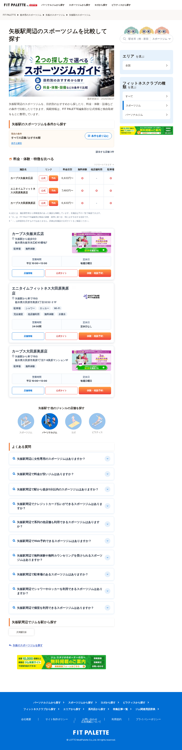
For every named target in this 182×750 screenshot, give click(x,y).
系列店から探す (97, 709)
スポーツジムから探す (79, 5)
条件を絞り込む (100, 135)
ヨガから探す (101, 5)
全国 (127, 65)
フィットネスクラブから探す (39, 709)
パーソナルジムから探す (53, 5)
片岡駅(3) (21, 632)
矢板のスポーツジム (55, 15)
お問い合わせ (89, 719)
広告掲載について (91, 721)
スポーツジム (133, 105)
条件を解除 (16, 143)
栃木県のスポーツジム (30, 15)
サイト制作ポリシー (57, 719)
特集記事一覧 (120, 709)
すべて (129, 96)
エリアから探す (72, 709)
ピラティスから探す (121, 5)
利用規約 (117, 719)
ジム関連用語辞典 (145, 709)
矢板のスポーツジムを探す (28, 645)
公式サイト (61, 273)
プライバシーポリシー (148, 719)
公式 (43, 178)
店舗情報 (28, 273)
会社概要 (26, 719)
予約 (53, 178)
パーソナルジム (134, 114)
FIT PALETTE (9, 15)
